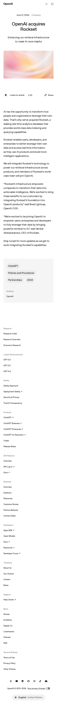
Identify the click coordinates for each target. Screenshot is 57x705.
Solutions (7, 493)
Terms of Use (9, 658)
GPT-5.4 (7, 371)
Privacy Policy (9, 663)
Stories (7, 614)
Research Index (10, 334)
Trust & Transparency (13, 403)
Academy (8, 620)
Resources (8, 498)
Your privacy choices (36, 688)
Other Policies (9, 669)
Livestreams (9, 631)
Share (50, 95)
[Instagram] (34, 681)
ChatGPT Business (12, 423)
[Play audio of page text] (6, 95)
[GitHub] (28, 681)
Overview (8, 461)
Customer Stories (11, 504)
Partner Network (11, 510)
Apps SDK (9, 530)
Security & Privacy (11, 397)
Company (36, 15)
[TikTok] (40, 681)
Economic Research (12, 345)
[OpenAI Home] (8, 4)
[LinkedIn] (22, 681)
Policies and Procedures (21, 273)
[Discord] (46, 681)
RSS (5, 643)
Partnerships (15, 280)
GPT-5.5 (7, 365)
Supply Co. (8, 626)
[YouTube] (16, 681)
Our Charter (9, 574)
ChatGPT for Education (14, 435)
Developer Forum (12, 553)
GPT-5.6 (7, 360)
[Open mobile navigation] (52, 4)
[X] (11, 681)
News (6, 585)
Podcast (7, 637)
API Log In (9, 467)
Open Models (9, 536)
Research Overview (12, 339)
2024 (30, 280)
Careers (7, 579)
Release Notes (10, 446)
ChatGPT (13, 266)
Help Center (10, 600)
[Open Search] (46, 4)
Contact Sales (9, 516)
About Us (7, 568)
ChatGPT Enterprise (13, 429)
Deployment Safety (13, 392)
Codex (6, 441)
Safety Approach (11, 386)
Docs (7, 472)
